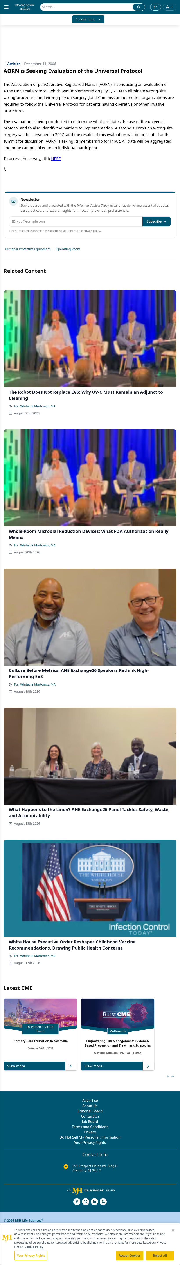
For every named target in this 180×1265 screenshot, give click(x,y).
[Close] (173, 1230)
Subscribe (154, 221)
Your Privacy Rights (90, 1142)
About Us (90, 1105)
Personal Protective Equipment (27, 249)
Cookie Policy (34, 1247)
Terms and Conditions (90, 1126)
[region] (90, 1244)
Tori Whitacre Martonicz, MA (35, 406)
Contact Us (90, 1116)
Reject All (160, 1256)
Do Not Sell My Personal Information (90, 1137)
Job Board (90, 1121)
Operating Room (68, 249)
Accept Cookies (130, 1256)
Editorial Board (90, 1111)
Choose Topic (85, 19)
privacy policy (92, 231)
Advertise (90, 1100)
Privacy (90, 1132)
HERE (56, 158)
